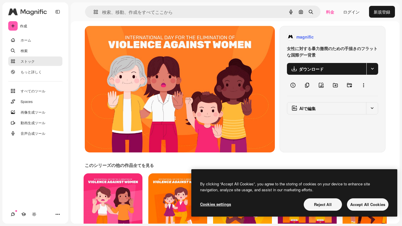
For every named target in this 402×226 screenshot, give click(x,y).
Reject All (323, 204)
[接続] (13, 214)
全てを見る (143, 165)
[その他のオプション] (363, 85)
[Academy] (23, 214)
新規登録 (382, 12)
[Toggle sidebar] (57, 11)
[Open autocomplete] (93, 12)
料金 (330, 12)
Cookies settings (215, 204)
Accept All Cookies (367, 204)
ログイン (351, 12)
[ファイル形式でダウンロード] (372, 69)
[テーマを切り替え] (34, 214)
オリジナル (125, 37)
